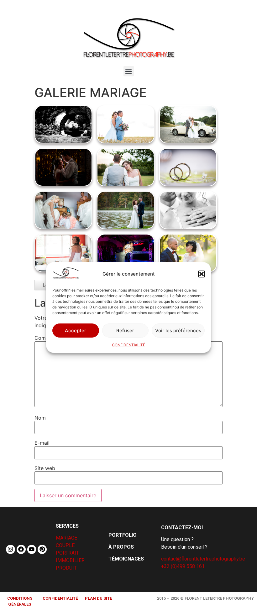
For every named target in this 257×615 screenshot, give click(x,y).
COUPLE (65, 545)
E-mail (42, 442)
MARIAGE (66, 538)
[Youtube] (31, 549)
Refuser (125, 330)
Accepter (75, 330)
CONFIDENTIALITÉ (128, 345)
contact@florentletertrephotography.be (203, 559)
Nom (40, 417)
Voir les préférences (178, 330)
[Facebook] (21, 549)
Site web (44, 468)
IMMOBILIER (70, 560)
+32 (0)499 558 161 (183, 566)
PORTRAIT (67, 553)
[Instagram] (10, 549)
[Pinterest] (42, 549)
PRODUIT (66, 568)
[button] (201, 274)
